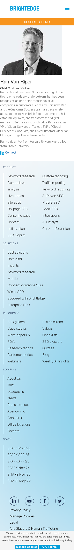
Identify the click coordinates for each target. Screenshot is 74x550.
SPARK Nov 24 (18, 468)
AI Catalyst (50, 222)
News (11, 398)
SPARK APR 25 (18, 461)
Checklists (50, 335)
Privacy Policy (20, 510)
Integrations (51, 215)
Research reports (20, 348)
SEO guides (16, 322)
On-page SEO (17, 209)
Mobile (12, 279)
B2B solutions (17, 252)
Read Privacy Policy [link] (60, 540)
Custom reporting (55, 176)
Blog (45, 355)
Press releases (18, 405)
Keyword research (21, 176)
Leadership (15, 391)
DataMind (14, 259)
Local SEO (50, 209)
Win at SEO (15, 292)
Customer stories (20, 355)
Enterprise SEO (18, 305)
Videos (47, 328)
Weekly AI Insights (55, 361)
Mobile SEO (51, 202)
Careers (13, 431)
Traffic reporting (53, 183)
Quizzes (48, 348)
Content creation (19, 215)
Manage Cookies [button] (26, 547)
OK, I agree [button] (49, 547)
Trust (10, 385)
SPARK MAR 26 (18, 448)
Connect (10, 152)
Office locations (19, 424)
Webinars (14, 361)
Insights (13, 265)
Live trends (15, 196)
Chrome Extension (56, 229)
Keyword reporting (56, 189)
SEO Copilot (16, 235)
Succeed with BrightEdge (26, 298)
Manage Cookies (22, 516)
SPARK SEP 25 (18, 455)
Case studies (17, 328)
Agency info (16, 411)
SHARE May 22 (19, 481)
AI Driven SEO (53, 196)
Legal (14, 522)
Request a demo (37, 22)
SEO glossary (52, 341)
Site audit (14, 202)
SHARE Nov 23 (19, 474)
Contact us (15, 418)
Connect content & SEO (25, 285)
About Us (14, 378)
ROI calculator (52, 322)
